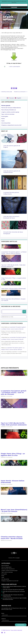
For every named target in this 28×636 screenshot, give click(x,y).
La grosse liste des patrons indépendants (11, 193)
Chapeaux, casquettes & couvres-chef (11, 125)
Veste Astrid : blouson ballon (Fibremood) (13, 288)
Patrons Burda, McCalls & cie (7, 568)
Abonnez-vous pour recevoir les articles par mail (14, 2)
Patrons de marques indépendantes (11, 107)
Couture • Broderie (15, 23)
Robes (3, 118)
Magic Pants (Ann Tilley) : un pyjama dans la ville (13, 454)
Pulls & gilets (4, 116)
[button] (12, 88)
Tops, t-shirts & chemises (7, 114)
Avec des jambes (5, 123)
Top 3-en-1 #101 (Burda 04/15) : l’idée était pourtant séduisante (14, 424)
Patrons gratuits (5, 565)
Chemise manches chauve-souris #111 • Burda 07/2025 (12, 537)
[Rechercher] (24, 311)
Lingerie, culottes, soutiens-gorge (10, 112)
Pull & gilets (4, 574)
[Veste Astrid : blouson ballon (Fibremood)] (11, 284)
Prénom (3, 618)
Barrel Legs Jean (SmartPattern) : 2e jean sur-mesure (14, 510)
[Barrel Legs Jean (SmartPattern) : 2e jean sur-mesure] (11, 294)
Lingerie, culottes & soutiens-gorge (9, 570)
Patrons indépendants (6, 567)
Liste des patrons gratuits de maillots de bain (11, 171)
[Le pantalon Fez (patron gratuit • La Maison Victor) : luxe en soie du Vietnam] (11, 247)
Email (2, 613)
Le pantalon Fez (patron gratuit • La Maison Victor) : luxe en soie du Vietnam (14, 252)
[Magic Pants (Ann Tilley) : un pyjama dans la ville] (11, 272)
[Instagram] (4, 632)
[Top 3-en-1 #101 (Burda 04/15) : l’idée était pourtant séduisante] (11, 259)
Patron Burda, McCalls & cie (8, 109)
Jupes (2, 120)
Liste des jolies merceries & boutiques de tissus (11, 217)
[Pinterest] (2, 632)
